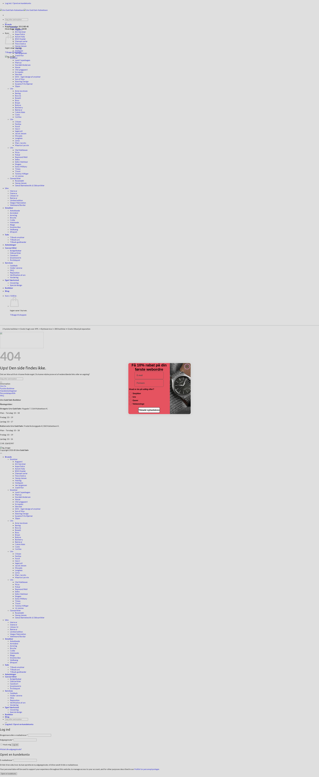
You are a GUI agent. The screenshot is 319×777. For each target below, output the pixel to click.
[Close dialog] (187, 366)
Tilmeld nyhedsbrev (149, 410)
